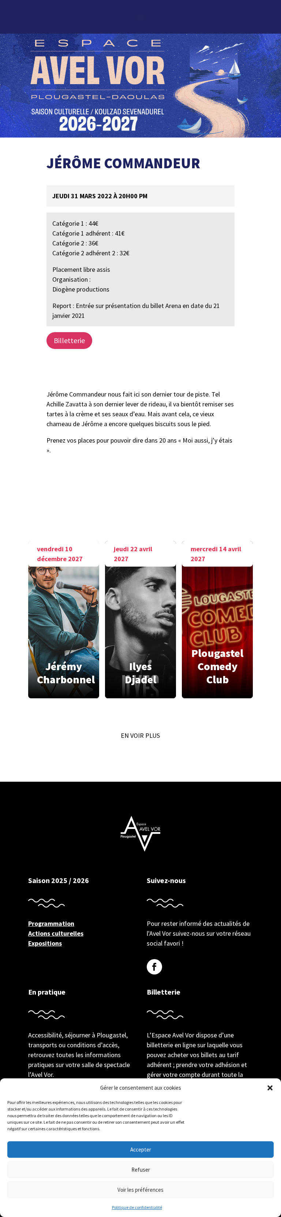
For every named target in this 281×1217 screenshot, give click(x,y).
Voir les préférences (140, 1189)
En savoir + (63, 616)
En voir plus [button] (140, 735)
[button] (270, 1088)
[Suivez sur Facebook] (154, 966)
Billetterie (69, 340)
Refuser (140, 1169)
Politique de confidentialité (137, 1207)
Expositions (45, 943)
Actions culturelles (55, 933)
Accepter (140, 1149)
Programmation (51, 923)
